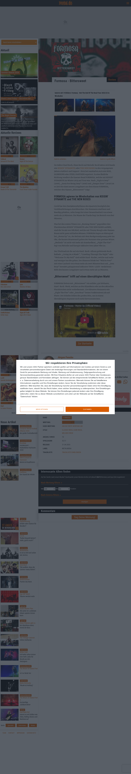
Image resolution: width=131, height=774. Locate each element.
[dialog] (65, 387)
